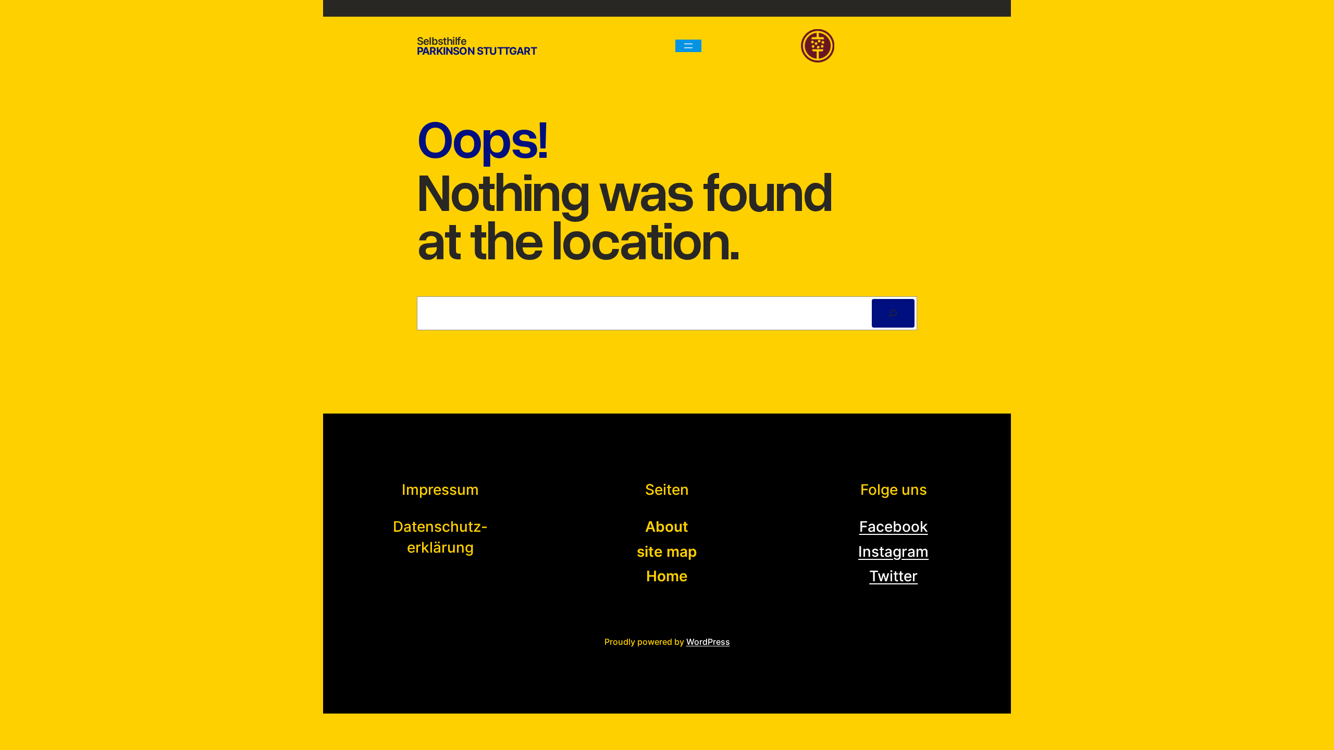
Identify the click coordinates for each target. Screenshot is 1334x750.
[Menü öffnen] (688, 46)
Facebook (893, 526)
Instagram (893, 551)
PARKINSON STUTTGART (477, 51)
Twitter (893, 576)
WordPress (708, 641)
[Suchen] (893, 313)
